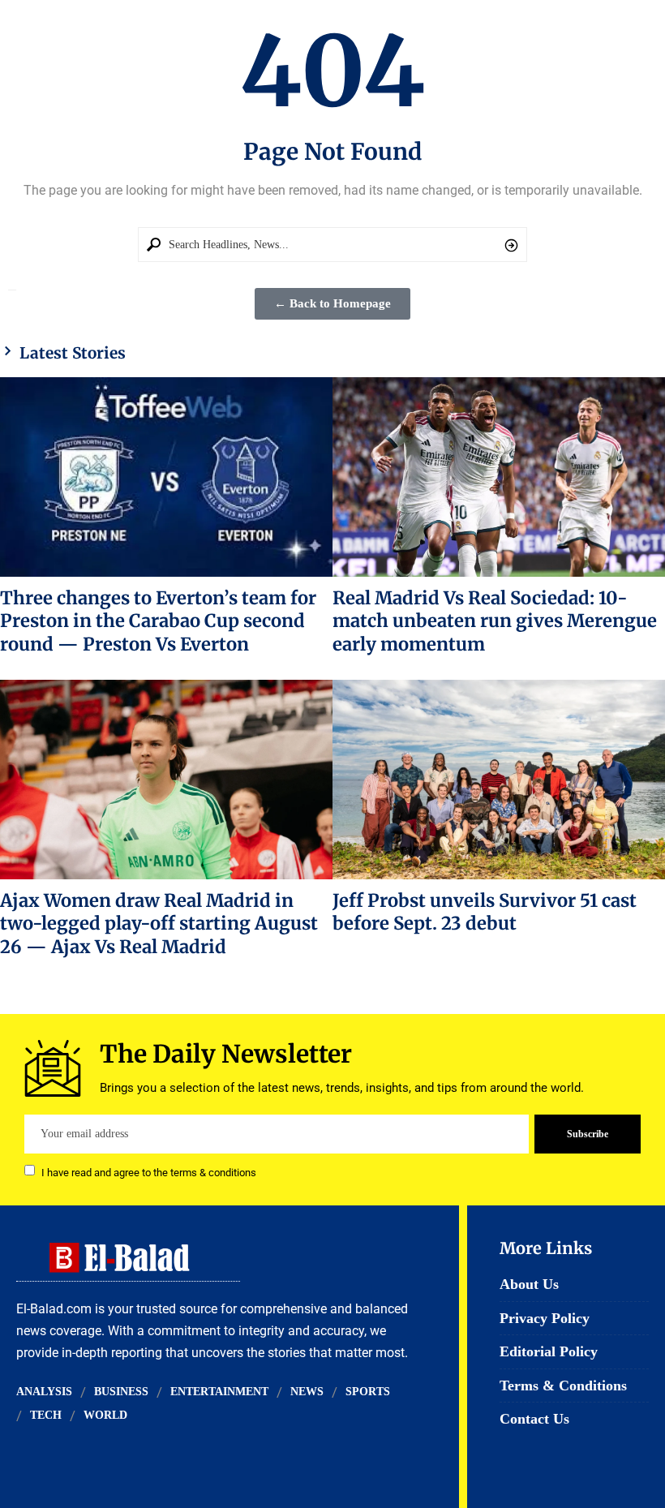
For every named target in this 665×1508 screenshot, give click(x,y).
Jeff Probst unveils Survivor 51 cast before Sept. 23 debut (484, 911)
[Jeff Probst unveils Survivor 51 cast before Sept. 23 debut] (498, 779)
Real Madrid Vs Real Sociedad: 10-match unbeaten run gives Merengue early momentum (494, 620)
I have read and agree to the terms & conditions (148, 1172)
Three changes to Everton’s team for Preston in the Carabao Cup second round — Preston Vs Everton (158, 620)
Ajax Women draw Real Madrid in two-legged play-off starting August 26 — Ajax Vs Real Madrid (159, 923)
